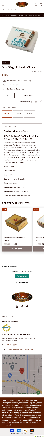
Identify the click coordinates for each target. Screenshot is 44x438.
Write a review (22, 276)
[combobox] (22, 10)
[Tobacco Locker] (22, 4)
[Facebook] (22, 306)
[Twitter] (27, 306)
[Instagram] (17, 306)
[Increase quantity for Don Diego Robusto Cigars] (11, 95)
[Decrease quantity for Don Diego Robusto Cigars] (3, 95)
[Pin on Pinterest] (41, 101)
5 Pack (18, 114)
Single (29, 114)
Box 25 (7, 114)
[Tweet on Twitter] (36, 101)
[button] (3, 4)
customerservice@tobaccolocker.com (20, 349)
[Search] (5, 10)
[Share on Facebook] (32, 101)
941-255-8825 (12, 345)
